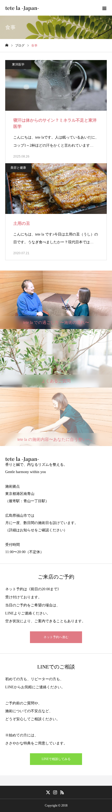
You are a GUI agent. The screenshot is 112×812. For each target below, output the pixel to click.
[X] (48, 792)
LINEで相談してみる (56, 759)
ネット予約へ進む (56, 637)
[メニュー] (104, 8)
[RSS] (62, 792)
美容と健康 (18, 167)
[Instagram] (55, 792)
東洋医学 (18, 64)
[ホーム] (6, 45)
